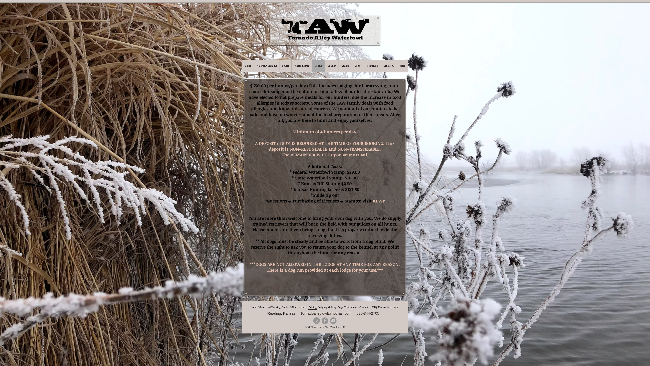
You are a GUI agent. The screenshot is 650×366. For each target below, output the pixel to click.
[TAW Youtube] (333, 320)
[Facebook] (325, 320)
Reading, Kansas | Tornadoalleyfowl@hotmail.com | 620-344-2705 (323, 313)
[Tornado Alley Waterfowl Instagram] (316, 320)
